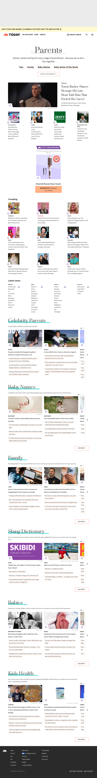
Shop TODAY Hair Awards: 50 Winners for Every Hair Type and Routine (30, 29)
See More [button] (81, 448)
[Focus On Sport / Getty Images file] (61, 338)
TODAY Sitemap (45, 750)
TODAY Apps (13, 762)
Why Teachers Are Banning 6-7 (17, 571)
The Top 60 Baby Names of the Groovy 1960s (59, 419)
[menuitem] (27, 35)
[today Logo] (5, 751)
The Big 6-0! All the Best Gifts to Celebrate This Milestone (25, 496)
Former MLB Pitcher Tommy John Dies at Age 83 (60, 352)
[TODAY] (25, 551)
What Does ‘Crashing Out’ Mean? (54, 569)
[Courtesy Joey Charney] (25, 693)
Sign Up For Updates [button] (47, 74)
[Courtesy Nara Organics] (61, 693)
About (12, 750)
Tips (21, 67)
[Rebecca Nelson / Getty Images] (25, 475)
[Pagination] (81, 328)
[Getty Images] (25, 620)
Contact (12, 753)
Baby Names (44, 67)
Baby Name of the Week (66, 67)
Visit (11, 759)
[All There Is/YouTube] (32, 95)
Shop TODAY (45, 759)
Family (30, 67)
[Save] (10, 105)
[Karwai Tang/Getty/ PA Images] (25, 338)
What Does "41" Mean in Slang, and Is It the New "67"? (24, 575)
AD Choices (13, 765)
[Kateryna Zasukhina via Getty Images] (61, 404)
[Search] (87, 35)
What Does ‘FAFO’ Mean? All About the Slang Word (59, 573)
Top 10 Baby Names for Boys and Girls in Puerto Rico (59, 429)
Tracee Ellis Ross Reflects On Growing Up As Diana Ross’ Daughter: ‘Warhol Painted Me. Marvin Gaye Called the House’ (61, 371)
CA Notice (24, 756)
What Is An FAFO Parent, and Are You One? (58, 565)
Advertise (44, 753)
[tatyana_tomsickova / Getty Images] (61, 551)
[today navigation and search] (92, 35)
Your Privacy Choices (30, 753)
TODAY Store (45, 756)
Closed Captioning (27, 765)
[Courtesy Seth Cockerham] (61, 475)
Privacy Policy (25, 750)
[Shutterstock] (25, 404)
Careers (24, 762)
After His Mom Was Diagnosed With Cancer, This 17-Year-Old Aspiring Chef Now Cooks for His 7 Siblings (24, 710)
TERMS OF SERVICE (26, 759)
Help (11, 756)
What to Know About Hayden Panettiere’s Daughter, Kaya (61, 502)
